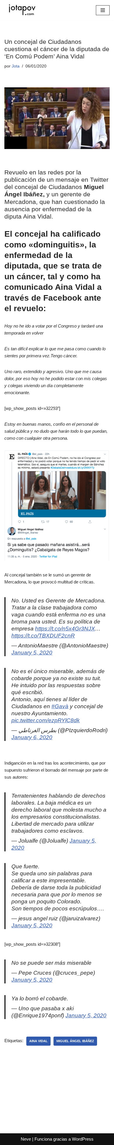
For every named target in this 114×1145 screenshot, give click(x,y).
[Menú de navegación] (103, 10)
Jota (16, 66)
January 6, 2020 (31, 737)
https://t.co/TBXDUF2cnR (43, 636)
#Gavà (59, 706)
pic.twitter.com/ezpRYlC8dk (45, 720)
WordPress (83, 1139)
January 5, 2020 (31, 652)
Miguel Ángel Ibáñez (75, 1041)
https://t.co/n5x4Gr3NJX (65, 629)
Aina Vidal (38, 1041)
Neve (26, 1139)
